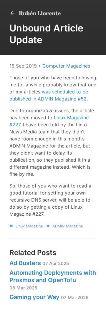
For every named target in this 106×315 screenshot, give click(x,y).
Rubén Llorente (39, 13)
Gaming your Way (48, 297)
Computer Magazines (66, 66)
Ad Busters (39, 263)
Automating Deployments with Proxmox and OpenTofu (52, 280)
